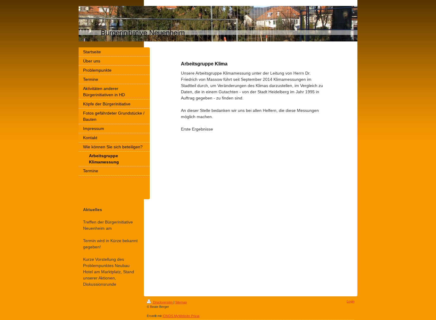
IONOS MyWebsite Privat (181, 316)
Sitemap (181, 302)
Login (350, 301)
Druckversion (163, 302)
